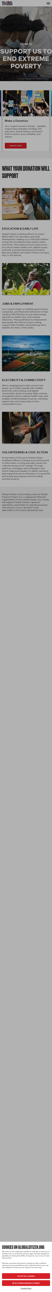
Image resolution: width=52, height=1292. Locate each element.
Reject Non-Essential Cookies (26, 1283)
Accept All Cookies (26, 1276)
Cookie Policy (26, 1288)
